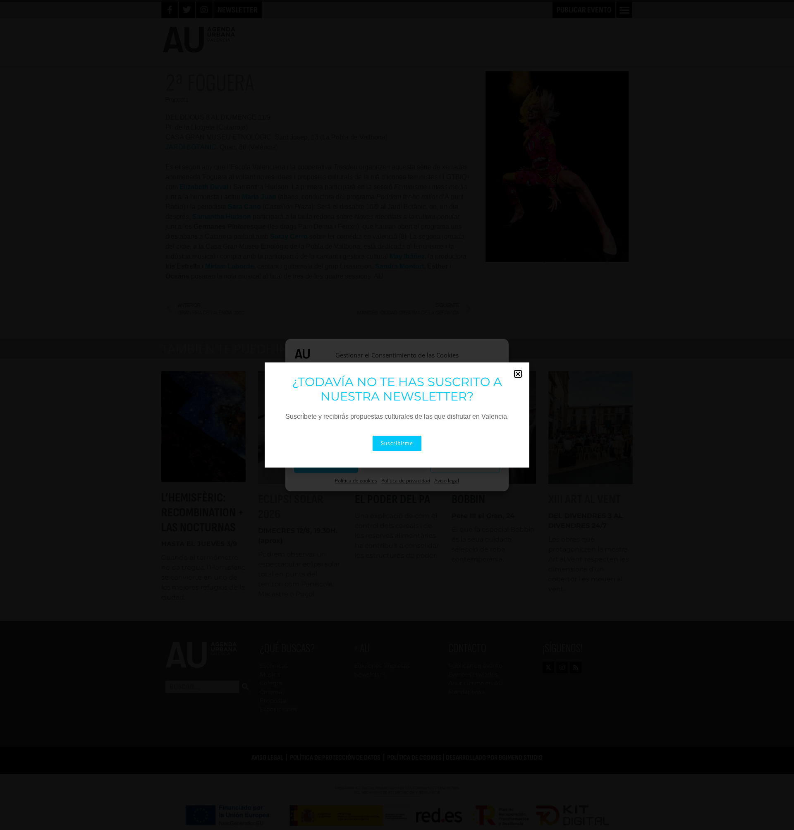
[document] (397, 415)
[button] (518, 374)
